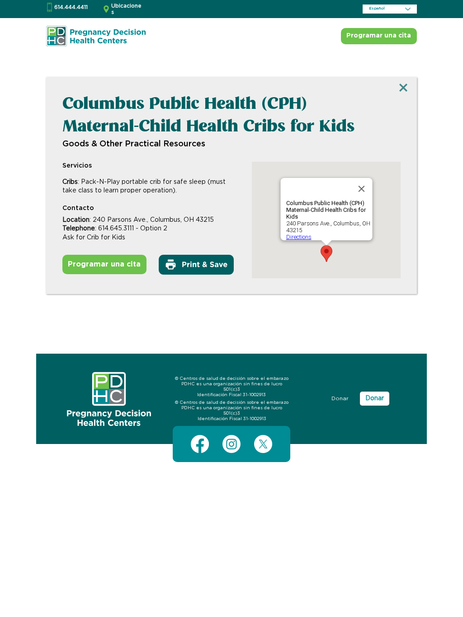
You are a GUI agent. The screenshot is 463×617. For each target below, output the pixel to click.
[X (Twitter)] (263, 444)
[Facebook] (200, 444)
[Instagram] (231, 444)
